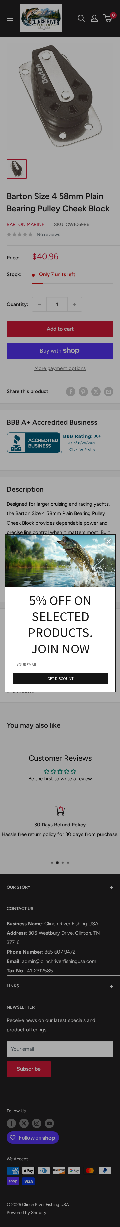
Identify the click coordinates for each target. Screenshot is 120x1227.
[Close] (109, 541)
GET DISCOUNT (60, 678)
